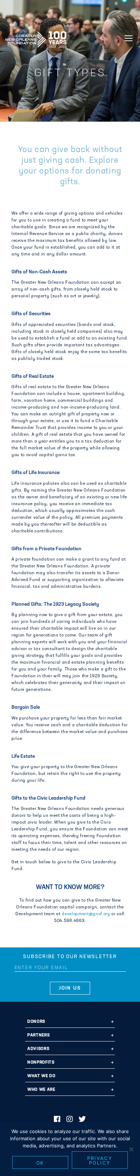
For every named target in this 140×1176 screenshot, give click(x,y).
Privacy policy (99, 1160)
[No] (131, 1149)
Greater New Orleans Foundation (35, 37)
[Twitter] (82, 1119)
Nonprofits (41, 1062)
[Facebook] (57, 1119)
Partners (38, 1035)
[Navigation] (128, 38)
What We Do (41, 1076)
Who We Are (41, 1090)
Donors (36, 1022)
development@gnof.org (86, 914)
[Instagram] (69, 1119)
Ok (40, 1163)
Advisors (38, 1049)
